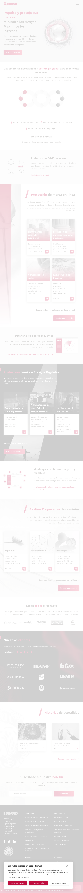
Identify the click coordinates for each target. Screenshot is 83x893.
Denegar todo (38, 883)
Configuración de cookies (59, 883)
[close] (67, 865)
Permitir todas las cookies (17, 883)
